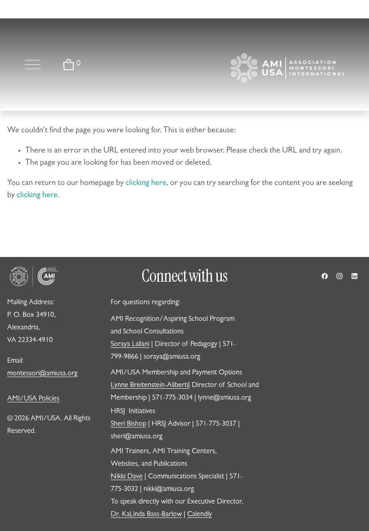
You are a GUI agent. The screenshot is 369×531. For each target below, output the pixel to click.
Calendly (199, 514)
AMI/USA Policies (33, 399)
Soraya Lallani (130, 344)
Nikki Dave (127, 477)
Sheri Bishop (128, 424)
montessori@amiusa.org (42, 374)
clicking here (146, 184)
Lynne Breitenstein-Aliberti (149, 385)
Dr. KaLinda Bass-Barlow (146, 514)
